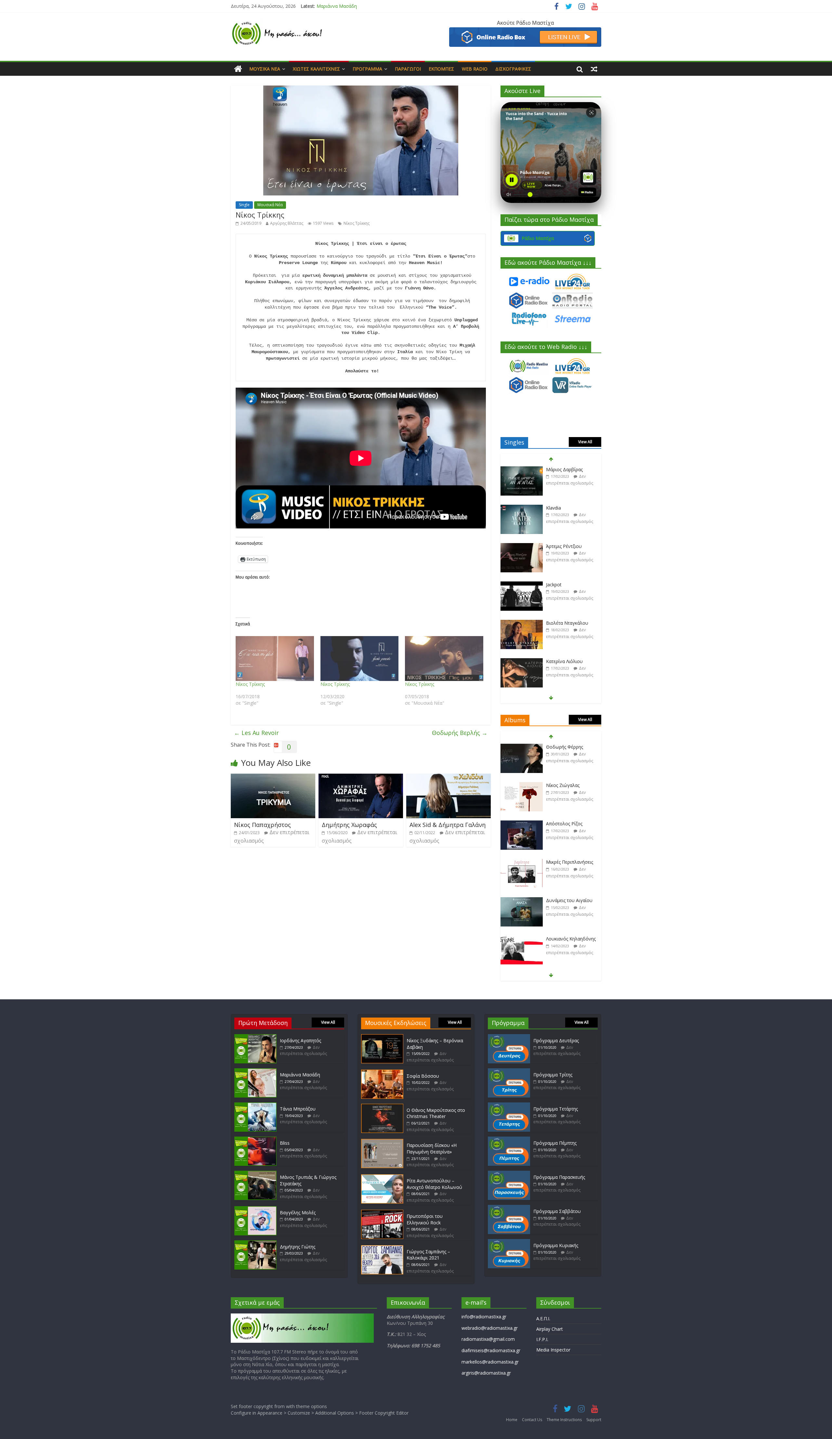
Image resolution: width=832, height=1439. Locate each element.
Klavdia (553, 469)
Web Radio (475, 69)
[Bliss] (255, 1140)
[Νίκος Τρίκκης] (275, 658)
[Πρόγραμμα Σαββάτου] (509, 1208)
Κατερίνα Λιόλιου (564, 623)
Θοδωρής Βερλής (460, 733)
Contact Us (532, 1419)
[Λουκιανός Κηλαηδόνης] (521, 901)
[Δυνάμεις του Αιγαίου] (521, 862)
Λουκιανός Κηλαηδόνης (571, 900)
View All (585, 442)
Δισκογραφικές (513, 69)
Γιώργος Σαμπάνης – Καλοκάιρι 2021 (428, 1254)
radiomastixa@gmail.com (488, 1339)
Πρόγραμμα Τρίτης (552, 1075)
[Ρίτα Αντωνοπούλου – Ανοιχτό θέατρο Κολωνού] (382, 1177)
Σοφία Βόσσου (423, 1076)
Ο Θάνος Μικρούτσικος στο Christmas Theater (436, 1113)
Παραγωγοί (408, 69)
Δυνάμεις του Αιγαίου (569, 862)
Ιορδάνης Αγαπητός (300, 1040)
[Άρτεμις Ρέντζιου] (521, 508)
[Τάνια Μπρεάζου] (255, 1105)
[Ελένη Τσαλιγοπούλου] (521, 939)
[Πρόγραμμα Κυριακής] (509, 1242)
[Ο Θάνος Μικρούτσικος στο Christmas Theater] (382, 1107)
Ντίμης (553, 661)
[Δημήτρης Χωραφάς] (360, 777)
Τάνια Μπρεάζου (334, 6)
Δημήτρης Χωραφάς (349, 825)
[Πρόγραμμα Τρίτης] (509, 1071)
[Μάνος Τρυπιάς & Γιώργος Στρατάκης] (255, 1174)
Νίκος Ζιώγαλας (562, 747)
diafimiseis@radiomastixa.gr (491, 1350)
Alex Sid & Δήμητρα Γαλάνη (448, 825)
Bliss (285, 1143)
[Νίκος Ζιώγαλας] (521, 747)
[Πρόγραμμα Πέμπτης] (509, 1140)
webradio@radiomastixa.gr (490, 1328)
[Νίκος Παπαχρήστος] (273, 777)
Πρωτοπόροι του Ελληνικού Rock (425, 1219)
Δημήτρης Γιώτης (297, 1247)
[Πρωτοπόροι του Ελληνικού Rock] (382, 1213)
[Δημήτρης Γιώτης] (255, 1243)
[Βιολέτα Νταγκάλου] (521, 585)
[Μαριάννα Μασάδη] (255, 1071)
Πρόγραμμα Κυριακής (555, 1245)
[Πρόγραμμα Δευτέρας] (509, 1037)
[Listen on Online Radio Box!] (525, 31)
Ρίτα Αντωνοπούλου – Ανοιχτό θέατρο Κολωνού (434, 1184)
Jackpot (554, 546)
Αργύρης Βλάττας (286, 223)
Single (244, 204)
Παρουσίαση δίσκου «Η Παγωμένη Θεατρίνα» (432, 1148)
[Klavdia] (521, 470)
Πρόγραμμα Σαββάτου (557, 1211)
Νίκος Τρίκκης (357, 223)
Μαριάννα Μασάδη (300, 1075)
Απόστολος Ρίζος (564, 785)
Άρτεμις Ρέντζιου (564, 508)
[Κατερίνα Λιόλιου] (521, 623)
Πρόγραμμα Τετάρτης (555, 1109)
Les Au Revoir (256, 733)
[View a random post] (594, 69)
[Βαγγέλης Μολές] (255, 1209)
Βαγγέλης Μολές (298, 1212)
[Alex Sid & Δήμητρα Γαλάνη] (448, 777)
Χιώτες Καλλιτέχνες (316, 69)
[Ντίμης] (521, 662)
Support (593, 1419)
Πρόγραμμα (367, 69)
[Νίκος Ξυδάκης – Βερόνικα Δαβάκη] (382, 1037)
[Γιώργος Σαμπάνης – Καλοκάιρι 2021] (382, 1248)
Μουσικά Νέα (264, 69)
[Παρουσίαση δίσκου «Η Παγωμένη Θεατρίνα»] (382, 1142)
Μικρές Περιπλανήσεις (569, 823)
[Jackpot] (521, 546)
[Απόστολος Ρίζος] (521, 785)
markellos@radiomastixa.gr (490, 1362)
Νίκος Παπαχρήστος (262, 825)
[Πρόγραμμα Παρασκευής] (509, 1174)
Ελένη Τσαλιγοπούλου (570, 939)
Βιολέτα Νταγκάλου (567, 584)
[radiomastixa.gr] (238, 69)
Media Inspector (553, 1350)
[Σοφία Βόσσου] (382, 1073)
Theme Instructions (564, 1419)
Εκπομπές (441, 69)
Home (511, 1419)
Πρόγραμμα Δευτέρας (556, 1040)
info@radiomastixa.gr (484, 1316)
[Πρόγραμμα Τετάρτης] (509, 1105)
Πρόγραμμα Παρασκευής (559, 1177)
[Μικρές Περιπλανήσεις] (521, 824)
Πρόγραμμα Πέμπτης (555, 1143)
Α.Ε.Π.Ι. (543, 1318)
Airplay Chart (549, 1329)
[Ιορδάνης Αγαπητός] (255, 1037)
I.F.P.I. (542, 1339)
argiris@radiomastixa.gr (486, 1373)
